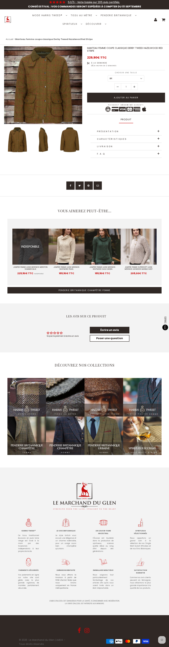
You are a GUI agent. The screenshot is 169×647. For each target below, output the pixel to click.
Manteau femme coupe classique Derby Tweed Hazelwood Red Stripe (125, 49)
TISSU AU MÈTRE (81, 15)
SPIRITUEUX (70, 24)
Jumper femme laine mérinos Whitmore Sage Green (102, 268)
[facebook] (70, 185)
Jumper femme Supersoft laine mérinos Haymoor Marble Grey (138, 268)
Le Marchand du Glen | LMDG (46, 640)
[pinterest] (88, 185)
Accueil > (10, 39)
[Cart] (163, 19)
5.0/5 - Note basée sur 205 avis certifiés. (94, 2)
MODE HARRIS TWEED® (47, 15)
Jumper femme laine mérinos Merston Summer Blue (30, 268)
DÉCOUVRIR (93, 24)
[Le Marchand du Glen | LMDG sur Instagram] (87, 631)
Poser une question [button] (109, 338)
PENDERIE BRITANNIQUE (116, 15)
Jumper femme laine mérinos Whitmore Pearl (66, 268)
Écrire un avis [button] (109, 330)
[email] (98, 185)
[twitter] (79, 185)
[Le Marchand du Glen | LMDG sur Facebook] (79, 631)
